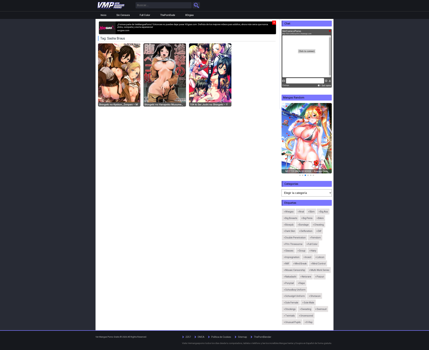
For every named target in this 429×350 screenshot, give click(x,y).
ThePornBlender (262, 337)
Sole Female (291, 302)
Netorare (306, 276)
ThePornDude (167, 15)
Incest (308, 257)
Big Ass (324, 211)
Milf (287, 263)
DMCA (201, 337)
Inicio (103, 15)
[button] (285, 140)
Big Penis (308, 218)
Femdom (316, 237)
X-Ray (309, 322)
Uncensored (306, 315)
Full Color (145, 15)
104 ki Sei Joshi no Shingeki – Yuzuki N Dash (216, 104)
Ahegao (289, 211)
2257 (188, 337)
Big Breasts (291, 218)
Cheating (319, 224)
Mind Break (301, 263)
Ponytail (289, 283)
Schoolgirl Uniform (295, 296)
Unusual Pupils (293, 322)
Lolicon (320, 257)
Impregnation (292, 257)
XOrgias (189, 15)
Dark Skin (290, 231)
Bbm (312, 211)
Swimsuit (322, 309)
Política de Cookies (221, 337)
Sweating (306, 309)
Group (302, 250)
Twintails (290, 315)
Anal (301, 211)
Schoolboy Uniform (295, 289)
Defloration (306, 231)
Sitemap (242, 337)
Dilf (319, 231)
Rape (302, 283)
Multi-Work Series (320, 270)
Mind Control (319, 263)
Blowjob (289, 224)
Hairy (313, 250)
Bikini (321, 218)
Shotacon (315, 296)
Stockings (290, 309)
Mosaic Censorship (295, 270)
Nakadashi (290, 276)
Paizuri (320, 276)
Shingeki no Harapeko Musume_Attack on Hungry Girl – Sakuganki (184, 104)
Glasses (289, 250)
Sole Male (309, 302)
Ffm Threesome (293, 244)
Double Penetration (295, 237)
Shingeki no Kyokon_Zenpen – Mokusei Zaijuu (126, 104)
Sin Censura (123, 15)
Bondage (304, 224)
